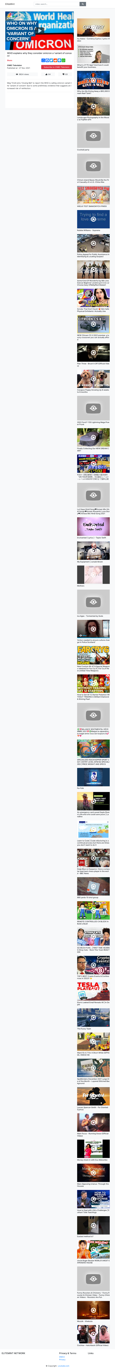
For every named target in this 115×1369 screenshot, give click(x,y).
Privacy (62, 1359)
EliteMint (10, 4)
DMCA (62, 1357)
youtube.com (63, 1366)
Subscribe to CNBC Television (56, 67)
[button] (83, 4)
